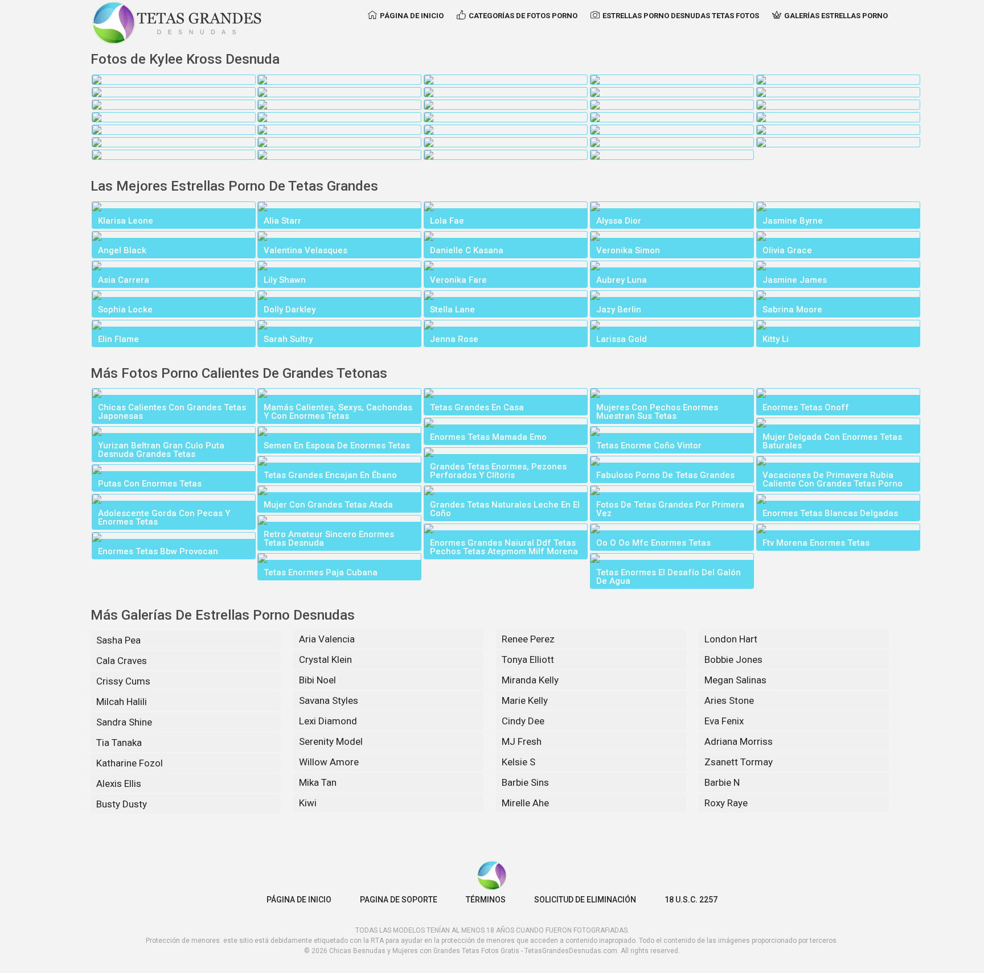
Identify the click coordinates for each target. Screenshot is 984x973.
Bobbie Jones (733, 659)
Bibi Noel (317, 680)
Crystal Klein (325, 659)
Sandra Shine (124, 722)
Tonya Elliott (528, 659)
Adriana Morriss (738, 741)
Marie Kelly (525, 700)
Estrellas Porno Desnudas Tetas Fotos (680, 15)
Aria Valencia (327, 639)
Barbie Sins (525, 782)
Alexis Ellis (118, 783)
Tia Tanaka (119, 742)
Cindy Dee (523, 721)
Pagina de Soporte (398, 899)
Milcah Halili (121, 701)
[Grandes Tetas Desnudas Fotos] (177, 23)
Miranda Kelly (530, 680)
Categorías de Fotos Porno (523, 15)
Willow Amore (329, 762)
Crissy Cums (123, 681)
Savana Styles (328, 700)
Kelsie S (518, 762)
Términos (486, 899)
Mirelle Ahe (525, 803)
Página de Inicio (412, 15)
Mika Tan (318, 782)
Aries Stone (729, 700)
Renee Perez (528, 639)
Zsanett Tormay (738, 762)
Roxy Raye (726, 803)
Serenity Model (331, 741)
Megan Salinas (735, 680)
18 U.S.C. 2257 (691, 899)
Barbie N (722, 782)
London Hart (730, 639)
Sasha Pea (118, 640)
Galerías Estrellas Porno (836, 15)
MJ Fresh (522, 741)
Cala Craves (121, 660)
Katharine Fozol (129, 763)
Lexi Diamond (328, 721)
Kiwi (308, 803)
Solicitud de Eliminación (585, 899)
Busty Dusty (121, 804)
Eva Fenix (724, 721)
